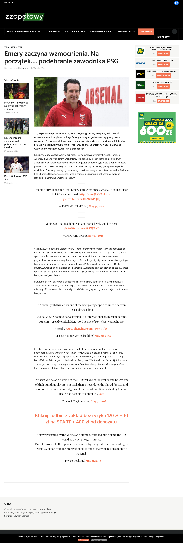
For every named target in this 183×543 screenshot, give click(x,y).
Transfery (146, 31)
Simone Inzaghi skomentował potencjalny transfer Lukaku (15, 142)
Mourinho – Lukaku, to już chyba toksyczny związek (16, 105)
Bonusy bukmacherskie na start (24, 31)
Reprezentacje (126, 31)
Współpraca (9, 2)
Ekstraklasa (53, 31)
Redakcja (22, 68)
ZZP (20, 47)
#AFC (69, 328)
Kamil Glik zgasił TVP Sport (15, 178)
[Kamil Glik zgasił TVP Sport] (16, 165)
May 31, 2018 (96, 206)
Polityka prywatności (99, 540)
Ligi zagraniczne (74, 31)
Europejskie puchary (101, 31)
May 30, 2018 (95, 235)
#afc (101, 394)
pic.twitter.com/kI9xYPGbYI (91, 328)
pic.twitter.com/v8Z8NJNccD (81, 228)
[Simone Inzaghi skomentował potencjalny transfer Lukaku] (16, 127)
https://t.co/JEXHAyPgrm (95, 194)
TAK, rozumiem (83, 540)
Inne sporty (163, 37)
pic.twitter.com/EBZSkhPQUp (81, 199)
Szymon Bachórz (21, 516)
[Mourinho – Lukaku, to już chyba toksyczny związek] (16, 92)
